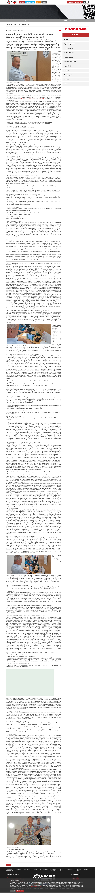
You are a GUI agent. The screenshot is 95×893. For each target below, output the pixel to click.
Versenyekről (68, 48)
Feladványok (68, 57)
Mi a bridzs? (24, 20)
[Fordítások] (82, 29)
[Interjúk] (85, 29)
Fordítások (67, 66)
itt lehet (41, 98)
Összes (66, 39)
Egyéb (66, 84)
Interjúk (66, 70)
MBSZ (35, 869)
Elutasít (13, 890)
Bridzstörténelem (70, 61)
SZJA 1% (38, 2)
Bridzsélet (18, 869)
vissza (8, 864)
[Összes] (66, 29)
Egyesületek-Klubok (53, 870)
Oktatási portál (73, 20)
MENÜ (22, 2)
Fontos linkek (61, 870)
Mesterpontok (26, 869)
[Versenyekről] (71, 29)
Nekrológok (68, 75)
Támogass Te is (78, 870)
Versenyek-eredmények (9, 870)
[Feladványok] (77, 29)
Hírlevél (44, 2)
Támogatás (69, 869)
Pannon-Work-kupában (27, 98)
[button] (70, 2)
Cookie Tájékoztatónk (36, 886)
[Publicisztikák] (74, 29)
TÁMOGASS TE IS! (30, 2)
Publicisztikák (69, 52)
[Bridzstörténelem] (79, 29)
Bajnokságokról (69, 44)
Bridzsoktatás (44, 869)
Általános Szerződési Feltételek (15, 878)
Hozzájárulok (20, 890)
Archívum (67, 79)
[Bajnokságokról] (68, 29)
